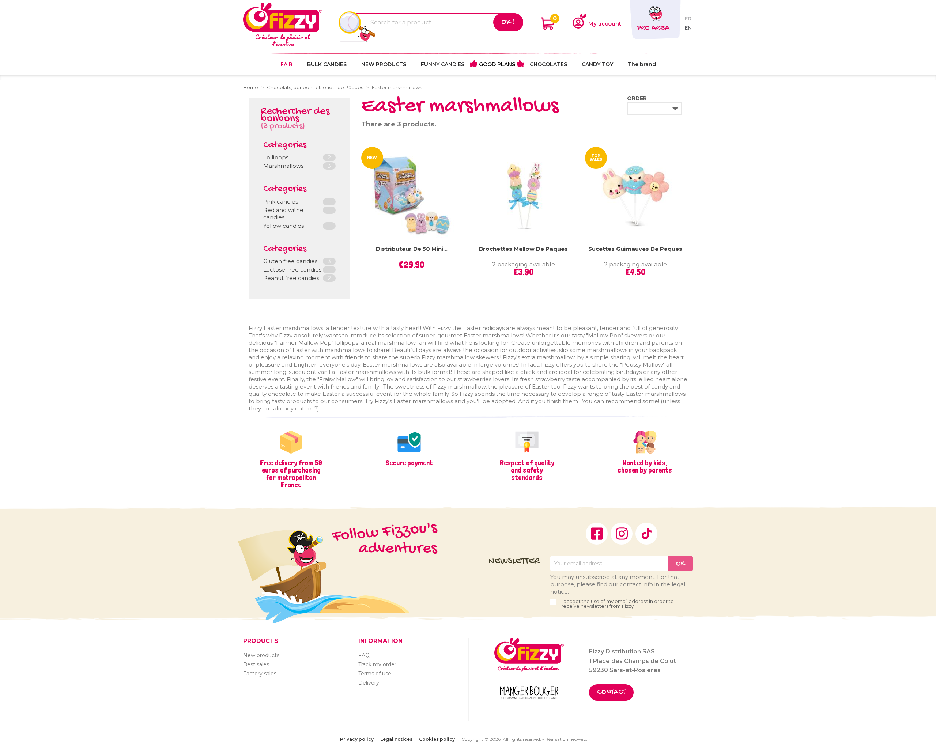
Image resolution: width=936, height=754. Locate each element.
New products (261, 655)
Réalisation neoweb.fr (567, 739)
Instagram (622, 534)
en (688, 27)
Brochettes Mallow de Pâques (523, 248)
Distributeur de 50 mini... (412, 248)
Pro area (653, 28)
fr (688, 18)
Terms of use (374, 673)
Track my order (377, 664)
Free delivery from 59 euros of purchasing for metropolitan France (291, 473)
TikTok (646, 534)
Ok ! (508, 22)
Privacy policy (357, 739)
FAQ (364, 655)
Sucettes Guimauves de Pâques (635, 248)
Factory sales (259, 673)
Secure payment (409, 462)
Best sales (256, 664)
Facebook (597, 534)
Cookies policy (437, 739)
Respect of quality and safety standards (527, 470)
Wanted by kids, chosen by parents (645, 466)
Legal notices (396, 739)
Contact (611, 692)
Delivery (368, 682)
